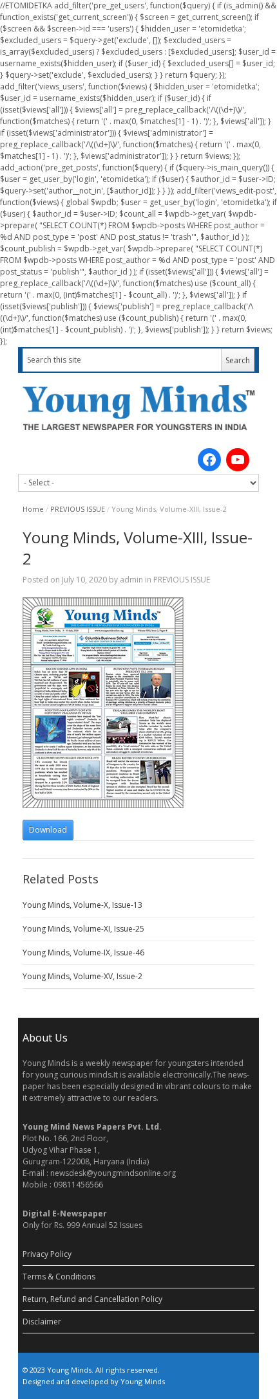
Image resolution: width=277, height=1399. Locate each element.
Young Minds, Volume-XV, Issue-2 (82, 976)
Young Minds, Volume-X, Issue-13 (82, 904)
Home (33, 509)
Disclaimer (42, 1321)
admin (131, 579)
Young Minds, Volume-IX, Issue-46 (83, 952)
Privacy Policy (47, 1254)
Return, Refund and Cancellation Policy (92, 1299)
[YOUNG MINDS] (138, 407)
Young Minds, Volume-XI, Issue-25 (83, 928)
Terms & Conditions (59, 1276)
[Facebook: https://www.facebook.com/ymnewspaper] (209, 459)
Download (48, 829)
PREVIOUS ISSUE (77, 509)
